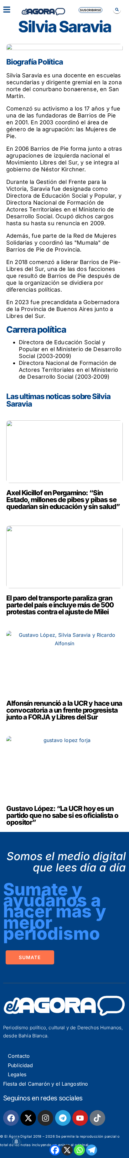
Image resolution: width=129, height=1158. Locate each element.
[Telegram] (91, 1150)
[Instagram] (45, 1118)
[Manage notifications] (16, 1142)
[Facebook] (54, 1150)
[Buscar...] (117, 9)
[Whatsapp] (79, 1150)
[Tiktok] (97, 1118)
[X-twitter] (28, 1118)
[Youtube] (80, 1118)
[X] (67, 1150)
